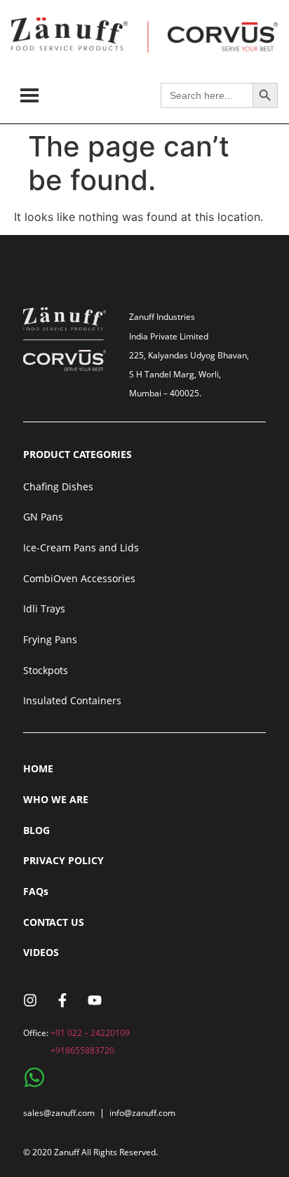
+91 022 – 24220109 (90, 1033)
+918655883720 (82, 1050)
